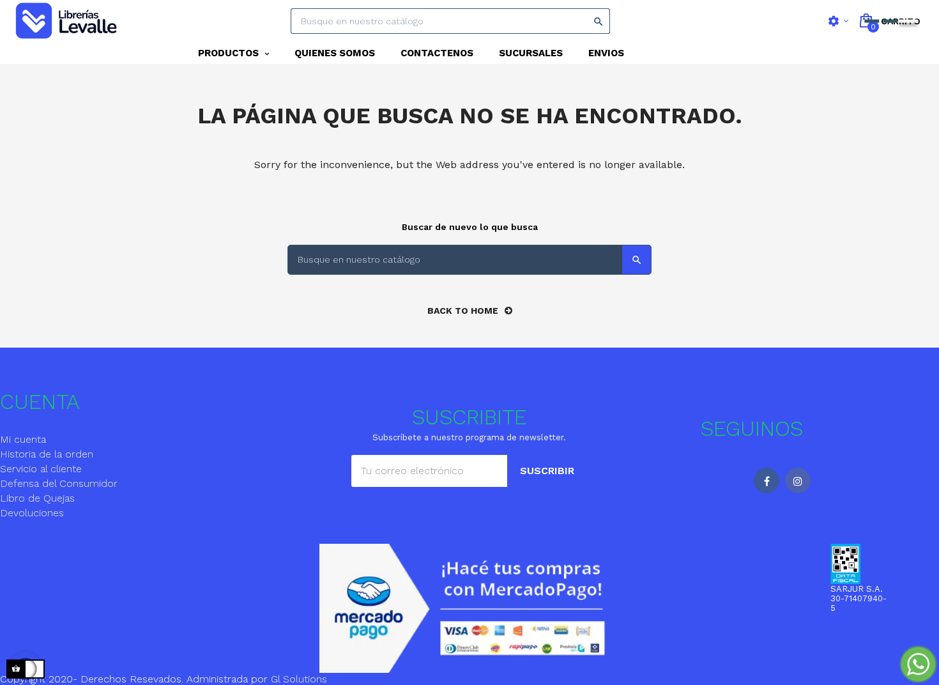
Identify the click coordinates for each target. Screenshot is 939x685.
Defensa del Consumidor (59, 483)
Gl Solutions (299, 679)
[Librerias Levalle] (68, 21)
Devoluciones (32, 513)
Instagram (798, 480)
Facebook (766, 480)
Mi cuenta (23, 439)
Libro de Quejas (37, 498)
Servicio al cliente (41, 469)
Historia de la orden (46, 454)
